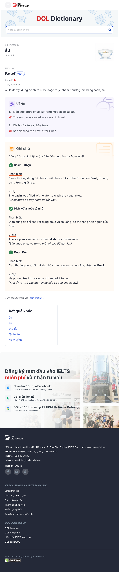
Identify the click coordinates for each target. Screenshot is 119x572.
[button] (59, 80)
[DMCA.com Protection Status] (13, 560)
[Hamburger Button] (8, 5)
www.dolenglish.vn (95, 447)
